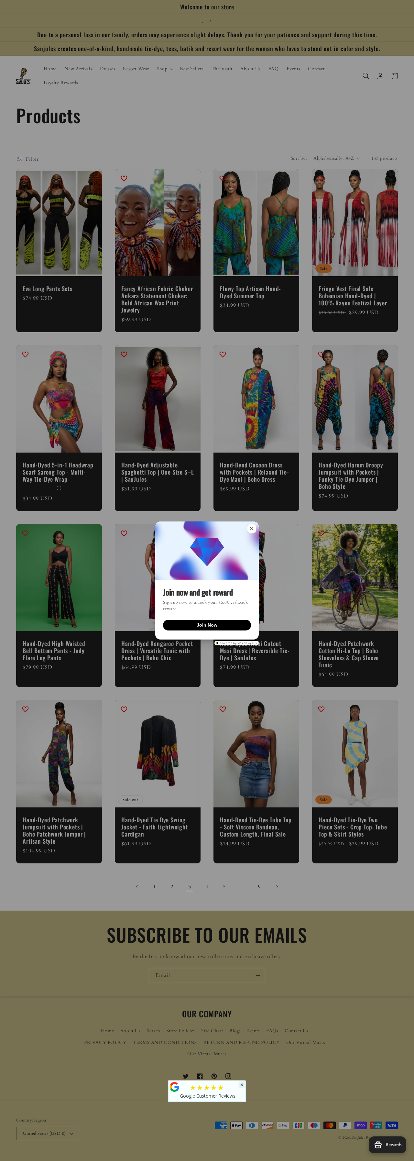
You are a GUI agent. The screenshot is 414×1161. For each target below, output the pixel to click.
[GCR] (174, 1087)
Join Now (207, 625)
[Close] (251, 528)
